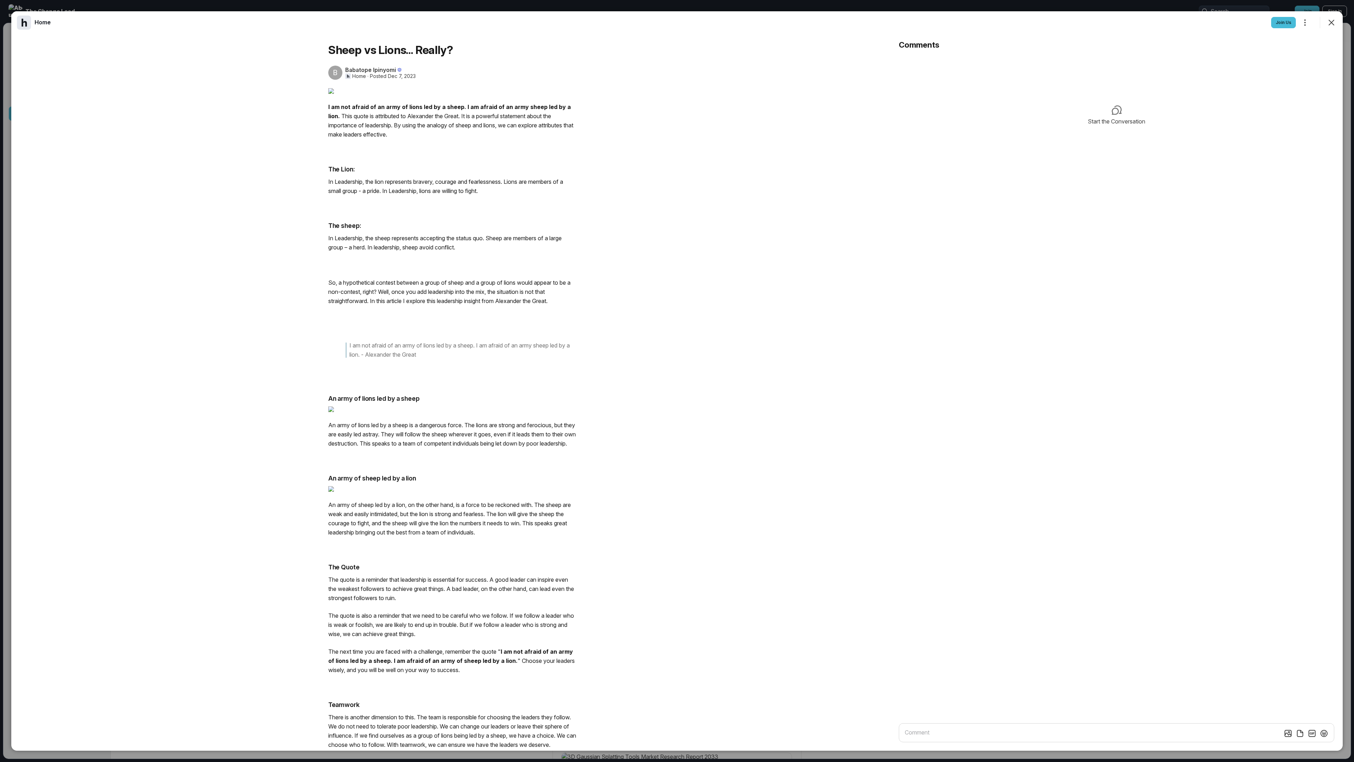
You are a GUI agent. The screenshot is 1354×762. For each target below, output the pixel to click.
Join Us (1283, 22)
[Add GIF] (1312, 733)
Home (359, 76)
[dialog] (677, 381)
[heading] (43, 22)
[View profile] (24, 23)
